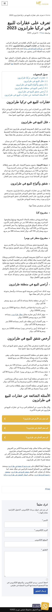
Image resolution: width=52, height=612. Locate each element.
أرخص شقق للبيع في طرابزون (31, 91)
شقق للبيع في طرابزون (20, 472)
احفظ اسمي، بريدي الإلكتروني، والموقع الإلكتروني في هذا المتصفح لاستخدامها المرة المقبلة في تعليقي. (27, 583)
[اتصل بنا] (45, 606)
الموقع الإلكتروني (41, 540)
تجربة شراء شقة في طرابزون (19, 466)
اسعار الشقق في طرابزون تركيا (16, 475)
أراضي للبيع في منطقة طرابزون (29, 88)
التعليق (44, 550)
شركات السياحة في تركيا (33, 49)
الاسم (45, 520)
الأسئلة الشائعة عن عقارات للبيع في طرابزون (25, 95)
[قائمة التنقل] (4, 3)
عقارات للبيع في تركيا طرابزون (31, 77)
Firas (42, 33)
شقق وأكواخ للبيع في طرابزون (30, 84)
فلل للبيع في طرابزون (34, 81)
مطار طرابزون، (17, 314)
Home (48, 15)
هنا (12, 64)
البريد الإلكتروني (41, 530)
